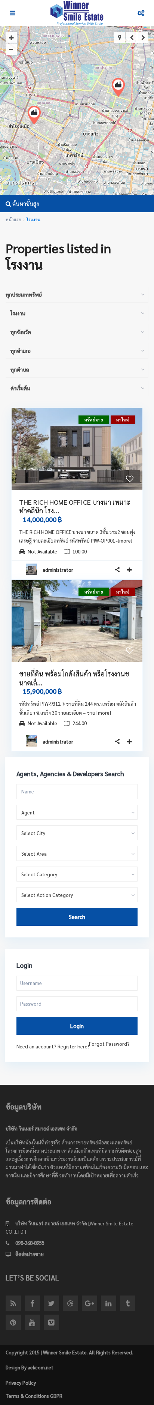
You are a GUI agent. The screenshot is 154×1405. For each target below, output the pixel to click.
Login (77, 1025)
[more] (125, 540)
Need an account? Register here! (52, 1046)
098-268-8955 (29, 1243)
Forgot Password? (109, 1044)
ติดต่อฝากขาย (29, 1254)
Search (77, 916)
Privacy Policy (21, 1383)
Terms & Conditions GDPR (34, 1396)
